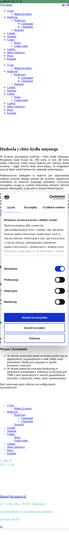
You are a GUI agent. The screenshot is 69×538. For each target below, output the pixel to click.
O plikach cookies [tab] (54, 207)
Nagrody (19, 30)
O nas (10, 10)
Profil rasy (20, 20)
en (63, 4)
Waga (17, 42)
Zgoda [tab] (11, 207)
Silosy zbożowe (16, 52)
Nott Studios (55, 533)
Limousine (27, 23)
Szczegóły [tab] (30, 207)
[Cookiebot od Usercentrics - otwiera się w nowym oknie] (49, 197)
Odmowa (34, 338)
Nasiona (11, 36)
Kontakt (11, 58)
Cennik (11, 33)
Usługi (11, 39)
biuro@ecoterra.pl (13, 496)
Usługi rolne (21, 46)
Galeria (11, 49)
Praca (10, 55)
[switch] (60, 280)
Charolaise (27, 26)
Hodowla (12, 17)
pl (68, 4)
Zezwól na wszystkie (34, 317)
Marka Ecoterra (22, 13)
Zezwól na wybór (34, 327)
